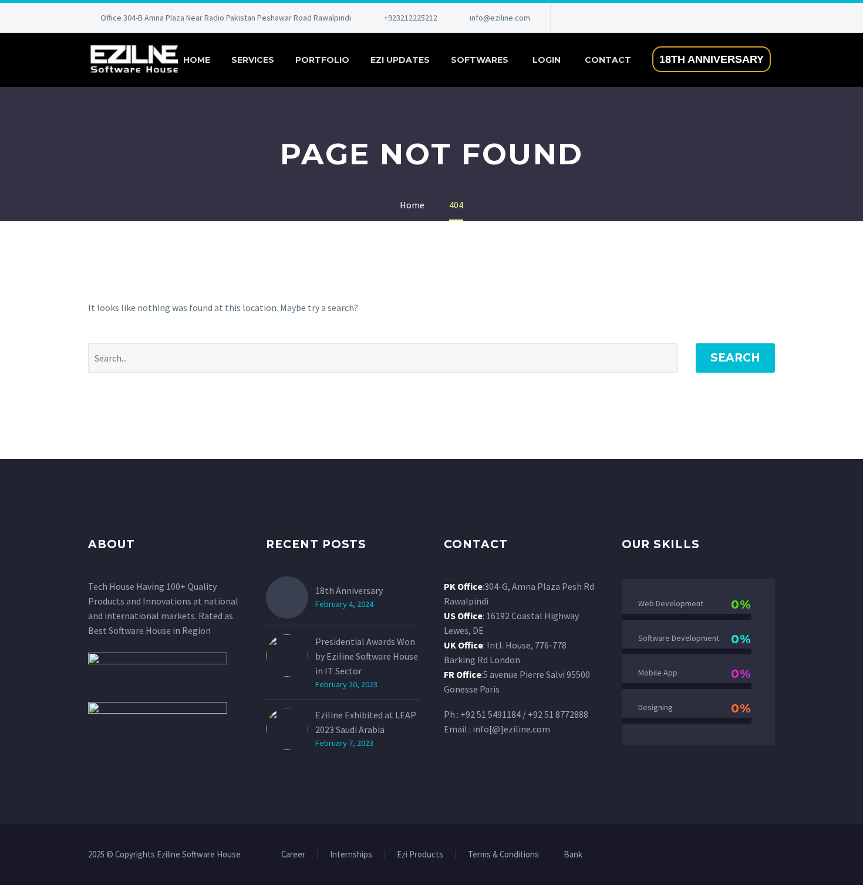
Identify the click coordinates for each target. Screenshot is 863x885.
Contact (608, 60)
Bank (573, 854)
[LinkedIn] (595, 17)
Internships (351, 854)
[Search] (793, 60)
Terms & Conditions (503, 854)
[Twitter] (612, 17)
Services (252, 60)
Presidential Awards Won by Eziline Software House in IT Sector (366, 656)
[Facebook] (577, 17)
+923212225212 (410, 17)
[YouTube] (630, 17)
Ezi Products (420, 854)
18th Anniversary (349, 590)
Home (196, 60)
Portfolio (322, 60)
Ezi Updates (400, 60)
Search (735, 357)
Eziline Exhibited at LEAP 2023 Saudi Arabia (365, 722)
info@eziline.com (500, 17)
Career (293, 854)
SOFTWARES (479, 60)
